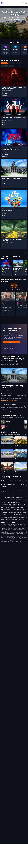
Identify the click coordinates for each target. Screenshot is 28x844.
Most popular (4, 63)
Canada (7, 6)
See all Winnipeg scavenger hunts (9, 400)
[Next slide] (25, 305)
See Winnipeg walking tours (8, 411)
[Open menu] (26, 3)
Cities (2, 6)
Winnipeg (13, 6)
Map (21, 65)
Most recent (19, 63)
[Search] (23, 3)
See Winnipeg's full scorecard (11, 342)
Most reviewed (12, 63)
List (8, 65)
